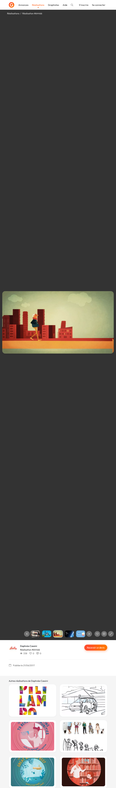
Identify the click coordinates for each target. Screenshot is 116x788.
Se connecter (98, 5)
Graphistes (53, 5)
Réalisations (38, 5)
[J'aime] (97, 634)
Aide (65, 5)
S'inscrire (83, 5)
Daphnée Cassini (28, 646)
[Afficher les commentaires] (104, 634)
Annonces (23, 5)
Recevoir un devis (96, 647)
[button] (27, 634)
